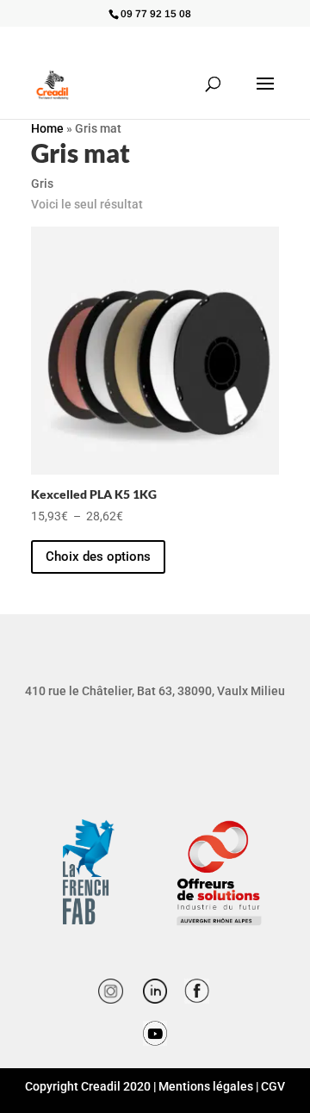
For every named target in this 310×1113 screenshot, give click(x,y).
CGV (273, 1086)
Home (47, 128)
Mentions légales (205, 1086)
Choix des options (98, 556)
